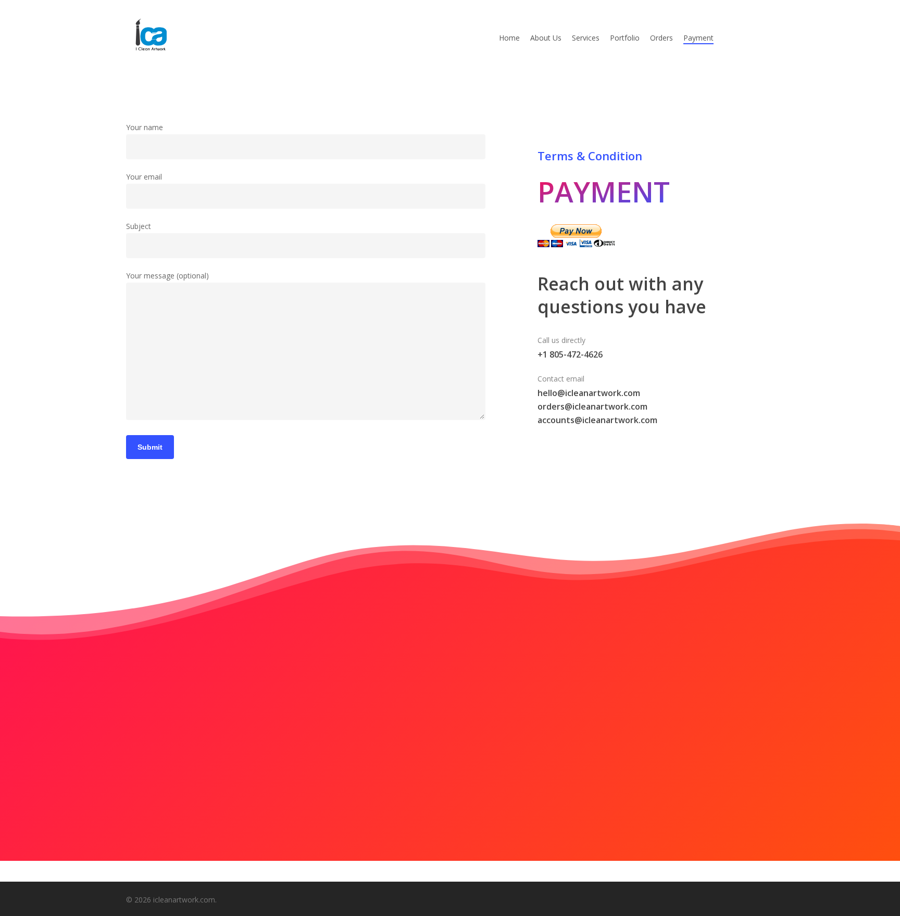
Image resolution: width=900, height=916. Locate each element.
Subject (138, 226)
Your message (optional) (167, 276)
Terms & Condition (590, 155)
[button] (450, 797)
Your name (144, 127)
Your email (144, 177)
